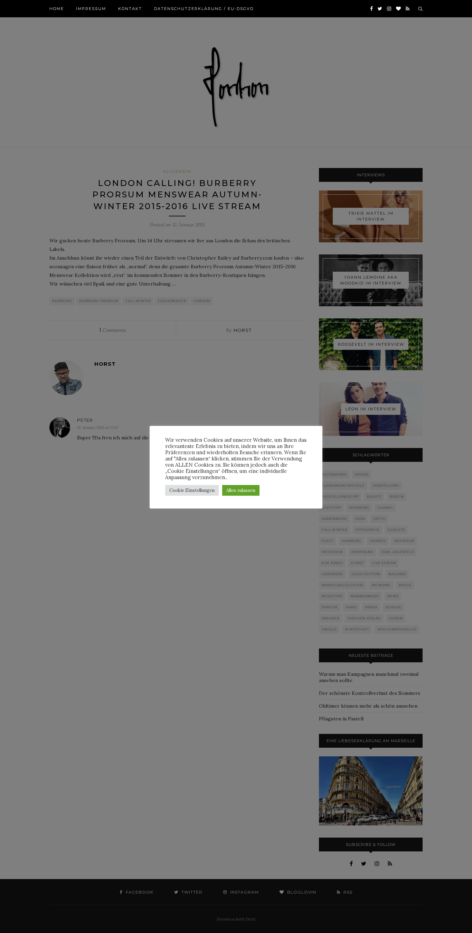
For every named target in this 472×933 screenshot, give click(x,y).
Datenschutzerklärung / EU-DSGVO (204, 8)
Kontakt (130, 8)
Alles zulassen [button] (240, 490)
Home (56, 8)
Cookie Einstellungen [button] (192, 490)
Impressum (91, 8)
